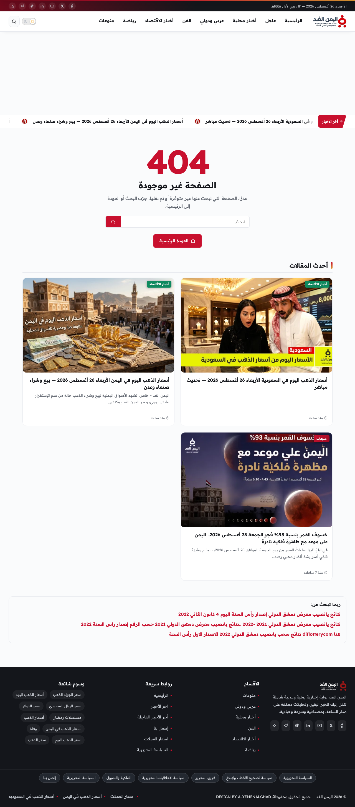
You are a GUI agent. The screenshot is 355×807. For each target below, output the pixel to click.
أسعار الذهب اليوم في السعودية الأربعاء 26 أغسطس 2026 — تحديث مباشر (275, 121)
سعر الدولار (31, 706)
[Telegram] (22, 6)
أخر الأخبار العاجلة (153, 717)
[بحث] (14, 21)
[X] (62, 6)
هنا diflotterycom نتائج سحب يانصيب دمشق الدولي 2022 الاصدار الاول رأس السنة (255, 634)
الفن (186, 20)
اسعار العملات (156, 738)
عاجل (270, 20)
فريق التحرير (205, 778)
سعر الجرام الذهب (67, 694)
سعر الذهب (37, 740)
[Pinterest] (32, 6)
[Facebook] (72, 6)
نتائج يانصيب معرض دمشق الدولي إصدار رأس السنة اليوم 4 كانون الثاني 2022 (259, 614)
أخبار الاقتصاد (159, 20)
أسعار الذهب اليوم (30, 694)
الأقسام (251, 684)
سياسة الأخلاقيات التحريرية (163, 778)
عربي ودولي (212, 20)
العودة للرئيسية (173, 240)
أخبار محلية (245, 20)
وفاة (33, 728)
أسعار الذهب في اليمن (63, 728)
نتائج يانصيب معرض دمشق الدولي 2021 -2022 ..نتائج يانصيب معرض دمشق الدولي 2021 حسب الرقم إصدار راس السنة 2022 (211, 624)
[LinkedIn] (42, 6)
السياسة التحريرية (152, 750)
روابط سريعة (159, 684)
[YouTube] (52, 6)
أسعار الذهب (34, 717)
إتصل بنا (161, 728)
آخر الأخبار (159, 706)
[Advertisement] (177, 73)
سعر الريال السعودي (65, 706)
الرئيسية (293, 20)
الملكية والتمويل (118, 778)
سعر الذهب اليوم (68, 740)
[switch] (29, 21)
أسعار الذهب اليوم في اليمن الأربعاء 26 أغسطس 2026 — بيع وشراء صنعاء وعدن (108, 121)
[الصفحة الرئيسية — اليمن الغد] (329, 21)
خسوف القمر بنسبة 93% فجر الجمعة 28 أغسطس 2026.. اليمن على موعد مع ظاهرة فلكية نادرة (261, 538)
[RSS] (12, 6)
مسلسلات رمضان (67, 717)
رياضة (129, 20)
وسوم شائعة (72, 684)
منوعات (106, 20)
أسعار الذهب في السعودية (31, 796)
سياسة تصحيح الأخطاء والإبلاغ (249, 778)
